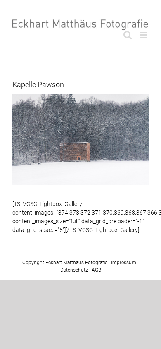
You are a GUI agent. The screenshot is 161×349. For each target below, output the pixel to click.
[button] (15, 334)
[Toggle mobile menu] (144, 35)
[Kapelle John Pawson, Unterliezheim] (80, 139)
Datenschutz (74, 270)
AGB (96, 270)
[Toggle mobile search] (127, 35)
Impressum (123, 262)
